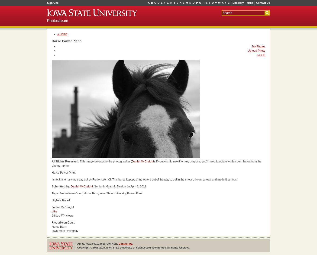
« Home (62, 34)
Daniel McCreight (143, 161)
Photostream (57, 21)
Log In (261, 54)
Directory (238, 2)
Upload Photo (256, 50)
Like (54, 211)
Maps (250, 2)
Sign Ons (52, 2)
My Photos (258, 46)
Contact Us (263, 2)
